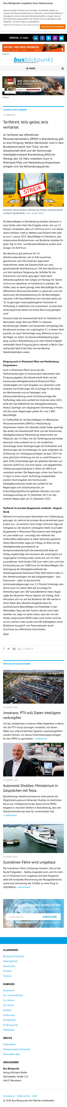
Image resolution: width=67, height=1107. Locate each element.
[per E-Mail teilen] (14, 648)
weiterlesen (41, 738)
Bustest (7, 1010)
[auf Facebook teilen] (4, 648)
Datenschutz (23, 1095)
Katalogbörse (10, 961)
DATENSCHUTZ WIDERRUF (50, 922)
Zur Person (8, 1000)
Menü (31, 68)
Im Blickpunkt (10, 1025)
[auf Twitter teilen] (8, 648)
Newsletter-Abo (11, 1054)
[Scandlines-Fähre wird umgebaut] (33, 836)
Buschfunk (8, 990)
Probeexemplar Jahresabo (16, 1049)
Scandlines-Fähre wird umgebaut (29, 862)
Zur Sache (8, 1005)
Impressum (9, 1095)
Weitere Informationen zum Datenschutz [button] (20, 25)
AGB (34, 1095)
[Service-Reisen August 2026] (33, 85)
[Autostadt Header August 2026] (33, 48)
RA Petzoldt (9, 1019)
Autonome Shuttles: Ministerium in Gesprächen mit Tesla (30, 788)
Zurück (28, 648)
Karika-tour (9, 1015)
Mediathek (8, 1029)
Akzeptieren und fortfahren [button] (52, 27)
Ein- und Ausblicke (13, 995)
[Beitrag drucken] (19, 648)
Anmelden (50, 916)
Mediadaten (9, 1044)
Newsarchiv (9, 966)
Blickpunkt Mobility (13, 956)
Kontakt (7, 970)
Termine (7, 975)
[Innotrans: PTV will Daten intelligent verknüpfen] (33, 687)
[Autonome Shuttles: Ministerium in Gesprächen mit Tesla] (33, 759)
